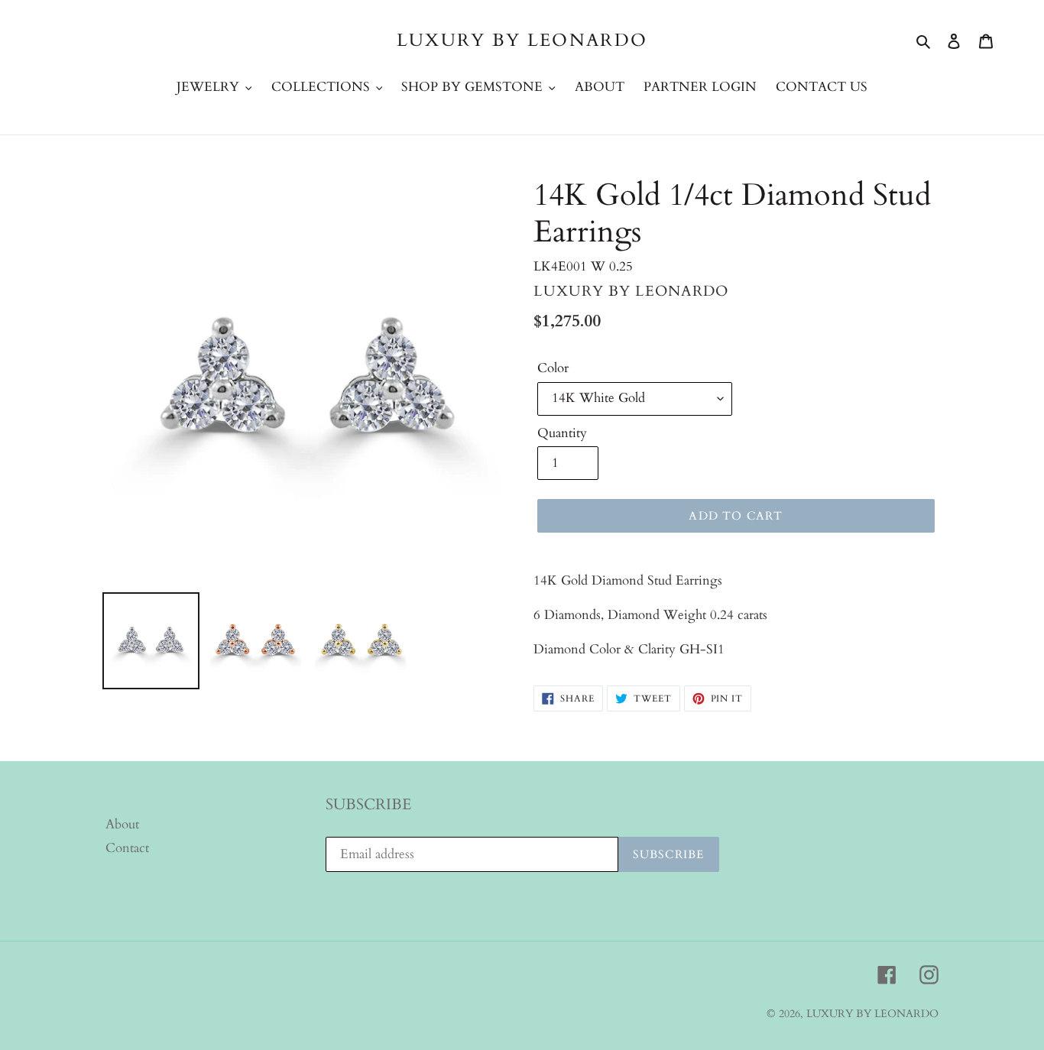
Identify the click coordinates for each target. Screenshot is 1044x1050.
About (122, 824)
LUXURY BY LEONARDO (522, 40)
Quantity (562, 433)
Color (553, 368)
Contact (127, 848)
